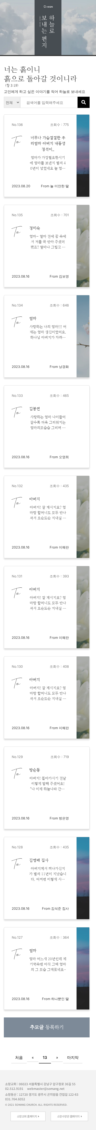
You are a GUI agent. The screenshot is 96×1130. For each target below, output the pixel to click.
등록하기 (47, 1027)
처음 (19, 1057)
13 (45, 1057)
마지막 (73, 1057)
